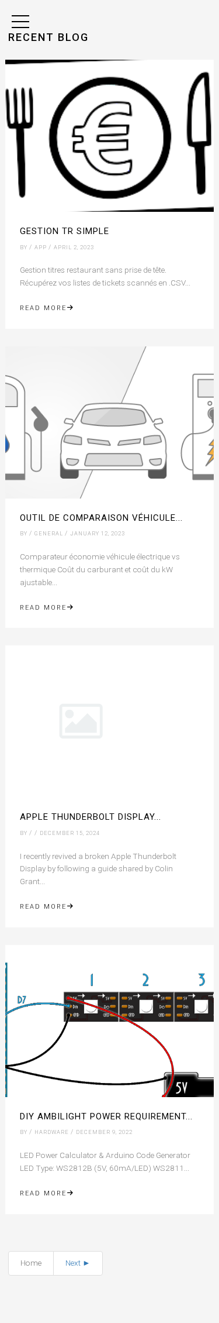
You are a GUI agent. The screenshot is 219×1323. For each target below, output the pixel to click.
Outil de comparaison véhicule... (101, 518)
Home (30, 1262)
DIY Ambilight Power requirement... (106, 1116)
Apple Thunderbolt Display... (90, 817)
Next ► (78, 1262)
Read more (43, 308)
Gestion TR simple (64, 231)
